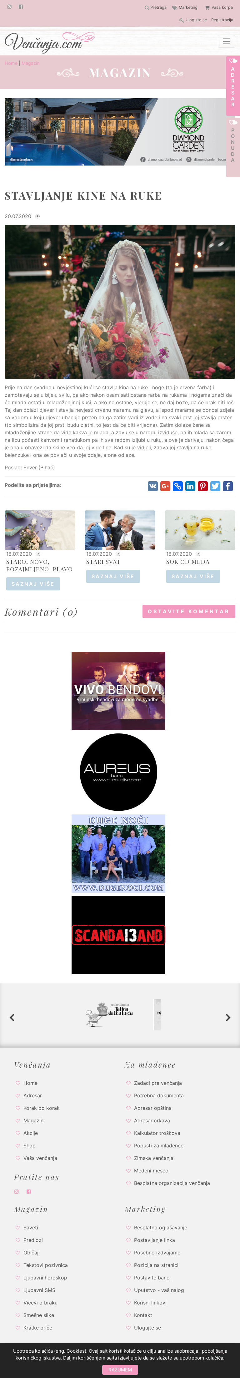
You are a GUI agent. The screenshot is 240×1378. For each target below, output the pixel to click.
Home (11, 63)
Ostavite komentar (189, 611)
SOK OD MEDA (188, 561)
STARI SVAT (103, 561)
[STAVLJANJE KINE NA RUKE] (120, 302)
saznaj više (33, 584)
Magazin (30, 63)
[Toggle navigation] (226, 41)
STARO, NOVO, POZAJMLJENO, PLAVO (39, 565)
